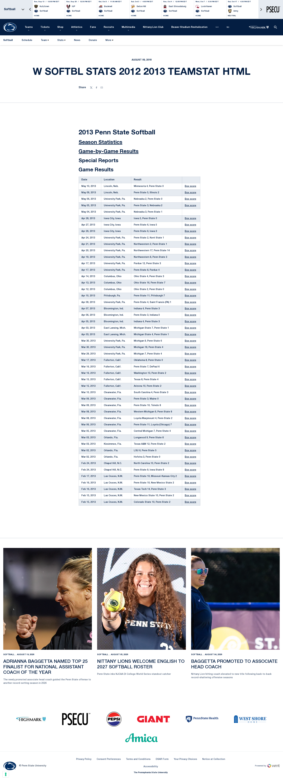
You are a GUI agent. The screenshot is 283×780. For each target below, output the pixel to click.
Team (44, 40)
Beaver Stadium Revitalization (189, 27)
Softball (9, 654)
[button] (30, 9)
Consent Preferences (109, 759)
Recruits (109, 27)
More (108, 40)
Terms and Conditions (138, 759)
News (77, 40)
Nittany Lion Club (153, 27)
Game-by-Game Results (109, 151)
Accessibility (150, 766)
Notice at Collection (213, 759)
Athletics (76, 27)
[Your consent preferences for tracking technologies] (6, 774)
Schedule (27, 40)
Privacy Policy (83, 759)
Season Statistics (100, 142)
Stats (60, 40)
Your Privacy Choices (185, 759)
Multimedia (128, 27)
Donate (93, 41)
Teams (29, 27)
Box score (190, 186)
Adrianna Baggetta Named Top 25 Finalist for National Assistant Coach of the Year (45, 667)
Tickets (44, 27)
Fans (93, 27)
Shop (60, 27)
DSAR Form (162, 759)
